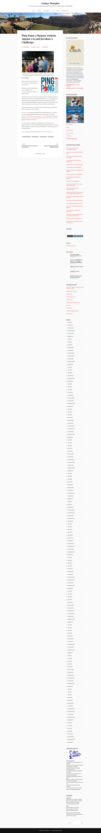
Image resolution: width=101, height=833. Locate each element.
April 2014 (70, 599)
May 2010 (70, 728)
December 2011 (71, 675)
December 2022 (71, 353)
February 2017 (71, 507)
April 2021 (70, 389)
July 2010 (70, 722)
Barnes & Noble (69, 130)
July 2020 (70, 409)
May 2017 (70, 501)
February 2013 (71, 638)
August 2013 (70, 621)
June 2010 (70, 725)
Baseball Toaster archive (71, 291)
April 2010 (70, 731)
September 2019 (71, 434)
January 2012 (70, 672)
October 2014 (70, 582)
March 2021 (70, 392)
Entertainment (46, 10)
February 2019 (71, 453)
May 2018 (70, 479)
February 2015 (71, 571)
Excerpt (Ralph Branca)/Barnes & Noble (74, 203)
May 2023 (70, 341)
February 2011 (71, 703)
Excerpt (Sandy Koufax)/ (73, 167)
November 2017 (71, 493)
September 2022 (71, 361)
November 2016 (71, 512)
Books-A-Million (69, 133)
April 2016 (70, 532)
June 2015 (70, 560)
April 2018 (70, 481)
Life (53, 10)
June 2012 (70, 658)
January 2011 (70, 705)
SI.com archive (69, 308)
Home (33, 10)
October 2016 (70, 515)
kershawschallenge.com (48, 131)
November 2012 (71, 644)
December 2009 (71, 739)
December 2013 (71, 610)
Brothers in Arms (65, 10)
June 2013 (70, 627)
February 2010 (71, 736)
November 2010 (71, 711)
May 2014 (70, 596)
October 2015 (70, 549)
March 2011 (70, 700)
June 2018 (70, 476)
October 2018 (70, 465)
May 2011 (70, 694)
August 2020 (70, 406)
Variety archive (69, 313)
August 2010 (70, 719)
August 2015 (70, 554)
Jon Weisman (26, 47)
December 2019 (71, 425)
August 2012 (70, 652)
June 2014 (70, 593)
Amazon (68, 127)
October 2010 (70, 714)
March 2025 (70, 325)
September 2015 (71, 551)
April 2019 (70, 448)
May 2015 (70, 563)
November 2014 (71, 579)
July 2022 (70, 367)
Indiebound (68, 135)
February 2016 (71, 537)
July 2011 (70, 689)
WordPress (47, 830)
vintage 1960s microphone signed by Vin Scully (36, 116)
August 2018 (70, 470)
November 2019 (71, 428)
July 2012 (70, 655)
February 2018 (71, 487)
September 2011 (71, 683)
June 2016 (70, 526)
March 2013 (70, 635)
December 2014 (71, 577)
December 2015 (71, 543)
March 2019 (70, 451)
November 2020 (71, 397)
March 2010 (70, 733)
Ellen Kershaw (43, 136)
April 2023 (70, 344)
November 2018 (71, 462)
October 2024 (70, 327)
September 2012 (71, 649)
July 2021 (70, 383)
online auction (26, 112)
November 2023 (71, 330)
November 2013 (71, 613)
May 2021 (70, 386)
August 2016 (70, 521)
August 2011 (70, 686)
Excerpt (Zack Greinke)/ (74, 200)
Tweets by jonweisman (70, 245)
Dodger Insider (69, 294)
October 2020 (70, 400)
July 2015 (70, 557)
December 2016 (71, 509)
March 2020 (70, 417)
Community (45, 47)
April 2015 (70, 565)
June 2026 (70, 322)
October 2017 (70, 495)
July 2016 (70, 523)
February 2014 (71, 605)
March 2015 (70, 568)
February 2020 (71, 420)
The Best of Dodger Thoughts (72, 310)
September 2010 (71, 717)
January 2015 (70, 574)
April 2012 (70, 663)
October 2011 (70, 680)
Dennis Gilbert (35, 136)
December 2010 (71, 708)
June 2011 (70, 691)
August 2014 (70, 588)
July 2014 (70, 591)
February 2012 (71, 669)
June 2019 (70, 442)
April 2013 (70, 633)
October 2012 (70, 647)
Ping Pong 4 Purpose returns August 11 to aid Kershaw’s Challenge (39, 39)
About (57, 10)
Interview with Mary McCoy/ (74, 174)
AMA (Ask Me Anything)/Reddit (72, 181)
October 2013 (70, 616)
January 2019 (70, 456)
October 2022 (70, 358)
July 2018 (70, 473)
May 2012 (70, 661)
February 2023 (71, 347)
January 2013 (70, 641)
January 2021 (70, 395)
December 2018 (71, 459)
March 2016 (70, 535)
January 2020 (70, 423)
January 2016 (70, 540)
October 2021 (70, 375)
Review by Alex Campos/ (74, 164)
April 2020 (70, 414)
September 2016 (71, 518)
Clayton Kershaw (26, 136)
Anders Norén (59, 830)
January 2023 (70, 350)
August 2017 (70, 498)
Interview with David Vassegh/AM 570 (74, 218)
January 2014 (70, 607)
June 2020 (70, 411)
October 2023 (70, 333)
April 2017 (70, 504)
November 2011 (71, 677)
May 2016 (70, 529)
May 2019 (70, 445)
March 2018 (70, 484)
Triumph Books (69, 124)
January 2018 (70, 490)
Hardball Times (69, 299)
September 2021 (71, 378)
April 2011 (70, 697)
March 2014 (70, 602)
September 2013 (71, 619)
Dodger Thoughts (50, 3)
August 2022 (70, 364)
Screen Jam (68, 305)
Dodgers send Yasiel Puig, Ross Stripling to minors (51, 146)
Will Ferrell (51, 136)
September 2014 (71, 585)
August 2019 (70, 437)
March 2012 (70, 666)
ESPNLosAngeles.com (70, 296)
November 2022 (71, 355)
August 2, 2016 (36, 47)
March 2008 (70, 742)
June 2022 (70, 369)
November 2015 (71, 546)
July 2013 (70, 624)
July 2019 (70, 439)
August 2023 (70, 336)
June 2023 (70, 339)
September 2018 (71, 467)
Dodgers (39, 10)
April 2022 (70, 372)
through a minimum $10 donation (49, 118)
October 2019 (70, 431)
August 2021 (70, 381)
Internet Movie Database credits (72, 302)
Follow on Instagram (78, 236)
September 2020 (71, 403)
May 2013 (70, 630)
